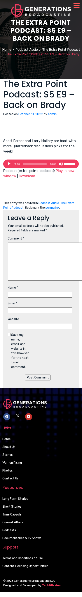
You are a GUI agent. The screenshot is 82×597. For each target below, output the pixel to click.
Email (12, 303)
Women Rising (12, 463)
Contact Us (10, 478)
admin (52, 114)
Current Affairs (12, 522)
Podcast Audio (27, 50)
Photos (7, 470)
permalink (52, 208)
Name (13, 288)
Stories (7, 455)
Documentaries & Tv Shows (21, 538)
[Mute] (61, 164)
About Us (8, 447)
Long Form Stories (15, 499)
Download (27, 176)
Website (13, 319)
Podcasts (9, 530)
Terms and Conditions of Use (22, 558)
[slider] (70, 163)
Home (6, 50)
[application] (41, 164)
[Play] (9, 164)
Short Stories (11, 506)
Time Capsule (11, 514)
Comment (16, 238)
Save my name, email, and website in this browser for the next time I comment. (20, 351)
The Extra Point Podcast (61, 50)
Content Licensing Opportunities (25, 566)
